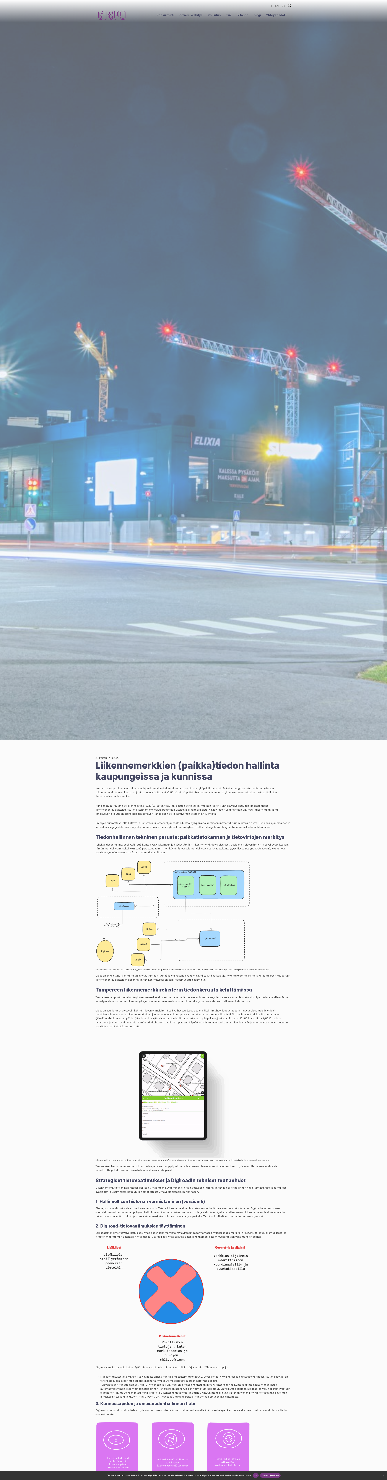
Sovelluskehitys (191, 15)
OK (255, 1475)
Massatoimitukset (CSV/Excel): (119, 1376)
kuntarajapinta (128, 1384)
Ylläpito (242, 15)
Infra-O (143, 1384)
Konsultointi (165, 15)
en (277, 5)
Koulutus (214, 15)
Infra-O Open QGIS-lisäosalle (155, 1396)
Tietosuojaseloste (270, 1475)
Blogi (257, 15)
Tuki (229, 15)
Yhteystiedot (275, 15)
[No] (383, 1475)
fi (271, 5)
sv (283, 5)
